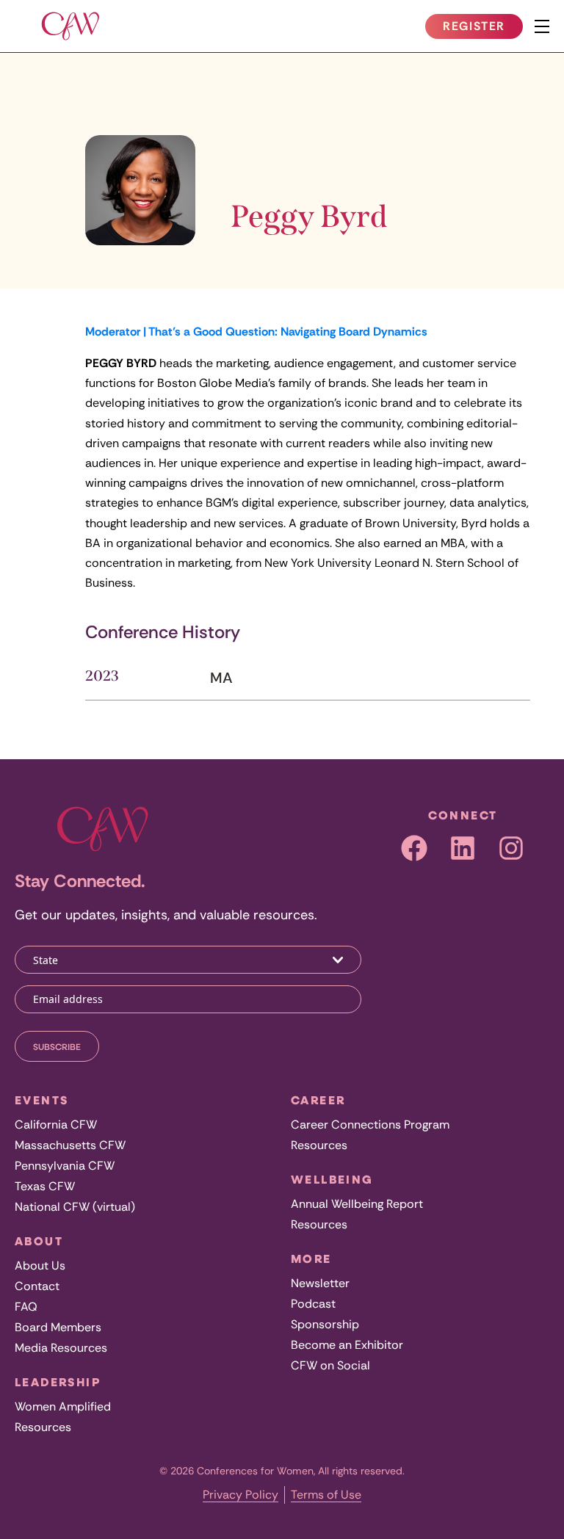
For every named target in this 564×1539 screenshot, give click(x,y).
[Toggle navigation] (542, 26)
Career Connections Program (370, 1124)
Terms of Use (326, 1494)
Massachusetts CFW (70, 1145)
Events (41, 1100)
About (39, 1241)
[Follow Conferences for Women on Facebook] (414, 848)
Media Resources (61, 1347)
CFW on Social (330, 1365)
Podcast (313, 1303)
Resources (43, 1427)
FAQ (26, 1306)
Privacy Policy (240, 1494)
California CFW (56, 1124)
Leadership (58, 1382)
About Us (40, 1265)
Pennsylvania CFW (65, 1165)
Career (318, 1100)
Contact (37, 1286)
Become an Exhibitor (347, 1344)
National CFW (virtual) (75, 1206)
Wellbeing (332, 1179)
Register (482, 28)
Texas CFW (45, 1186)
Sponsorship (325, 1324)
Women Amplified (63, 1406)
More (311, 1258)
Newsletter (320, 1283)
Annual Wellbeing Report (357, 1204)
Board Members (58, 1327)
